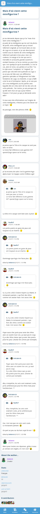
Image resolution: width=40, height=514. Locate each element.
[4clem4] (5, 23)
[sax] (5, 140)
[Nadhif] (5, 223)
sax (9, 139)
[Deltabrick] (5, 238)
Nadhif (11, 222)
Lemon (11, 180)
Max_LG (11, 166)
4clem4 (11, 22)
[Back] (3, 3)
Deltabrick (12, 237)
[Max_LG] (5, 167)
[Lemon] (5, 181)
